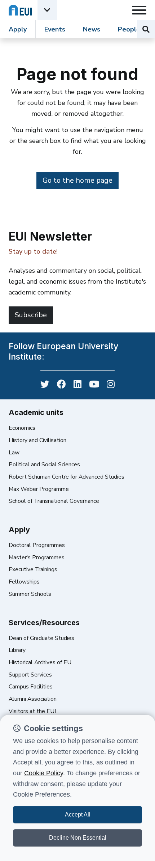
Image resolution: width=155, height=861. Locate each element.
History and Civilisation (37, 440)
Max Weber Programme (39, 489)
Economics (22, 428)
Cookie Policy (43, 773)
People (129, 29)
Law (14, 453)
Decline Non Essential (77, 838)
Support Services (30, 675)
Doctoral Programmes (37, 545)
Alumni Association (33, 699)
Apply (18, 29)
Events (54, 29)
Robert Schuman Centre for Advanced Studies (66, 477)
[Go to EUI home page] (20, 10)
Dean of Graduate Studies (41, 638)
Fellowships (24, 582)
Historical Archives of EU (40, 662)
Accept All (77, 814)
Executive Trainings (33, 569)
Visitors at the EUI (32, 711)
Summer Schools (30, 594)
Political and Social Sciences (44, 464)
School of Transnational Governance (54, 501)
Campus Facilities (31, 687)
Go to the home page (77, 180)
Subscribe (31, 315)
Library (17, 650)
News (91, 29)
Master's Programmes (37, 557)
